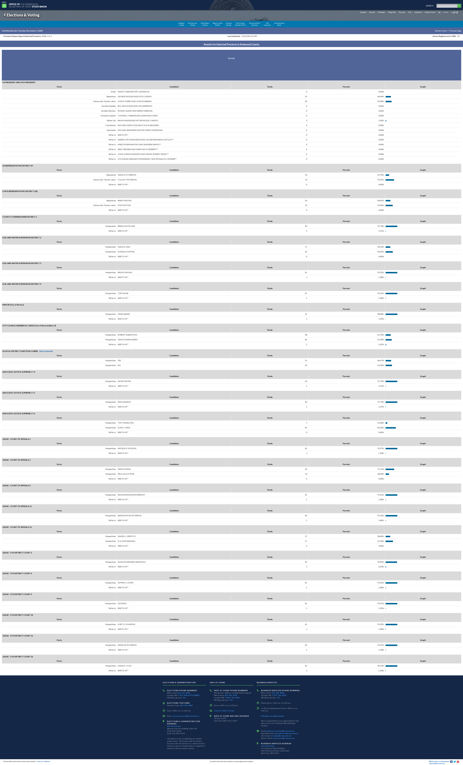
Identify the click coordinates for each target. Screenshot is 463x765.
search (429, 5)
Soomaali (381, 12)
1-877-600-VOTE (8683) (189, 695)
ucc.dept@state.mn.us (280, 736)
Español (363, 12)
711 (184, 698)
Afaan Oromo (430, 12)
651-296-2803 (278, 693)
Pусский (402, 12)
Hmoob (372, 12)
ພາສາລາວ (418, 12)
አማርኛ (445, 12)
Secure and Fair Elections (254, 24)
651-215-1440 (184, 693)
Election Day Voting (192, 24)
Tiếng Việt (392, 12)
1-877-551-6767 (279, 695)
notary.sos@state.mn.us (283, 738)
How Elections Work (279, 24)
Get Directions (174, 726)
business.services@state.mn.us (280, 731)
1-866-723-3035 (232, 698)
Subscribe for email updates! (440, 761)
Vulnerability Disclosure (437, 763)
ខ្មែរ (439, 12)
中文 (409, 12)
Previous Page (455, 31)
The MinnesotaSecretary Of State (28, 5)
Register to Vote (182, 24)
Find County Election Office (240, 24)
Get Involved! (267, 24)
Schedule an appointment (272, 716)
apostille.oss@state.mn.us (286, 733)
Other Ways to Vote (205, 24)
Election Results (229, 24)
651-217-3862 (186, 705)
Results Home (441, 31)
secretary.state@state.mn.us (185, 716)
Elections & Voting (23, 15)
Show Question (46, 351)
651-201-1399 (231, 695)
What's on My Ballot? (218, 24)
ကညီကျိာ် (454, 12)
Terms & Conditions (43, 761)
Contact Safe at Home (224, 711)
